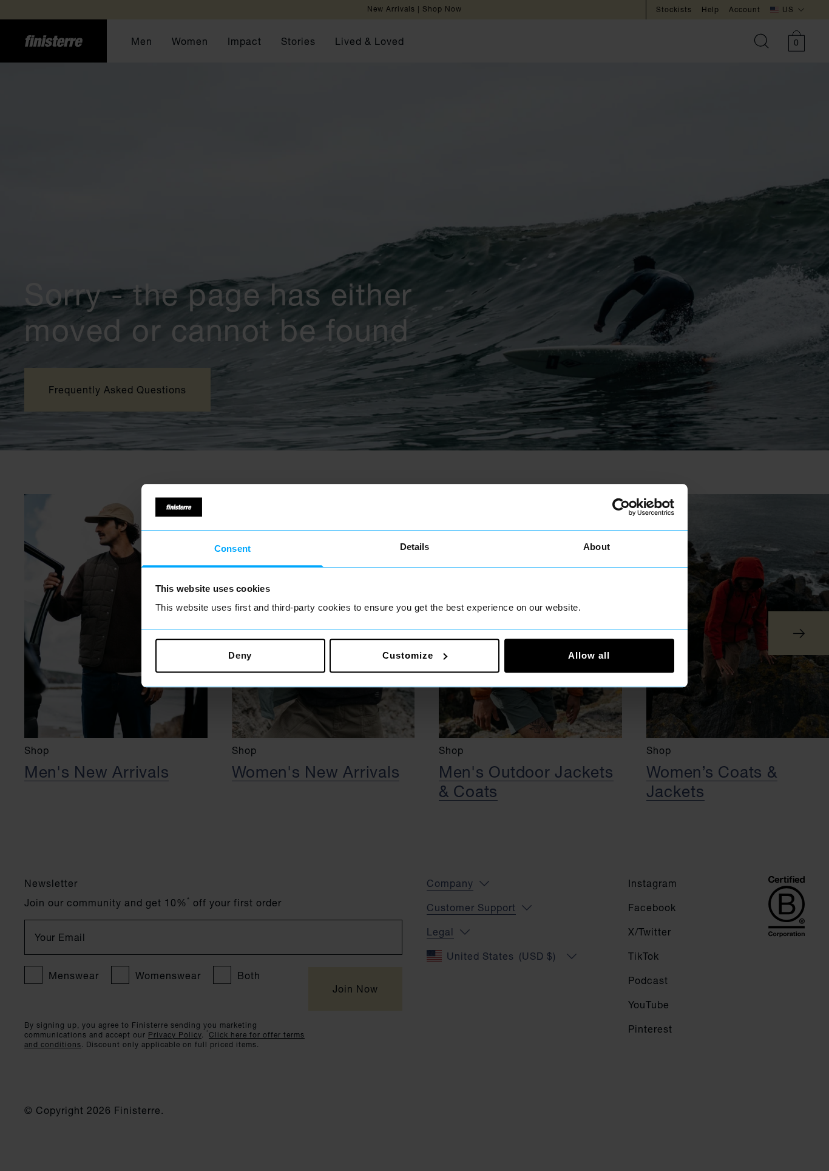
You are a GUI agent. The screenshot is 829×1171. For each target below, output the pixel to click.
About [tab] (596, 547)
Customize (407, 655)
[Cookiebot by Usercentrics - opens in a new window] (621, 507)
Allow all (588, 655)
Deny (240, 655)
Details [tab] (415, 547)
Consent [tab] (232, 549)
